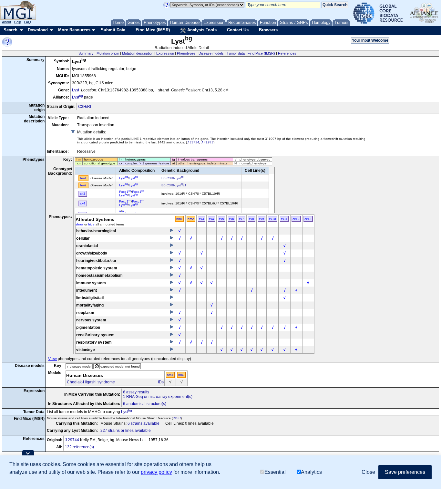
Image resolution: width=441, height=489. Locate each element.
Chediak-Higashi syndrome (91, 382)
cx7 (241, 219)
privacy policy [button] (156, 472)
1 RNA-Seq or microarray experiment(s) (157, 396)
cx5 (221, 219)
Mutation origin (108, 53)
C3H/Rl (84, 106)
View (52, 359)
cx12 (296, 219)
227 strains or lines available (125, 430)
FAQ (27, 22)
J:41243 (207, 142)
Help (17, 22)
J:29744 (72, 440)
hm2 (191, 219)
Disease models (211, 53)
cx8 (251, 219)
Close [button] (368, 472)
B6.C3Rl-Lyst (172, 178)
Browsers (268, 29)
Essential (275, 472)
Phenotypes (186, 53)
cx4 (211, 219)
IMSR (177, 418)
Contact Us (238, 29)
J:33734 (193, 142)
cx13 (308, 219)
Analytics (311, 472)
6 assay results (136, 392)
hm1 (179, 219)
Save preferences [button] (405, 472)
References (287, 53)
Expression (165, 53)
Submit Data (113, 29)
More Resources (74, 29)
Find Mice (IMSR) (153, 29)
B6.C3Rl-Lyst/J (173, 185)
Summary (86, 53)
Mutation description (137, 53)
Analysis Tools (201, 29)
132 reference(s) (79, 447)
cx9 (261, 219)
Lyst (75, 90)
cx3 (201, 219)
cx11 (284, 219)
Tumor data (236, 53)
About (6, 22)
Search (10, 29)
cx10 (272, 219)
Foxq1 (125, 191)
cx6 (231, 219)
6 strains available (143, 423)
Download (38, 29)
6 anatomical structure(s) (144, 403)
